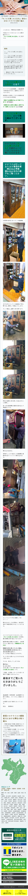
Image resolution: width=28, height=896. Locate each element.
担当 (4, 706)
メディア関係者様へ (8, 874)
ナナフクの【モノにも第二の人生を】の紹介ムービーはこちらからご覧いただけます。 (13, 61)
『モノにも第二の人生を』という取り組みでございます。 (13, 56)
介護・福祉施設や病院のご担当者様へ (8, 877)
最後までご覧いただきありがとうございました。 (13, 72)
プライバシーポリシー (9, 887)
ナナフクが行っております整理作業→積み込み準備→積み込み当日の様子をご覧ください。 (13, 67)
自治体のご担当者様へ (9, 882)
